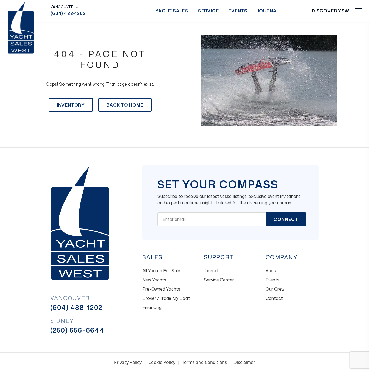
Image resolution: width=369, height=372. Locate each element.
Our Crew (275, 289)
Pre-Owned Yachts (161, 289)
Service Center (219, 280)
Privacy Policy (128, 362)
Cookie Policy (161, 362)
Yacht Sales (171, 11)
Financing (152, 307)
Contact (274, 298)
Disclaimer (244, 362)
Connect (286, 219)
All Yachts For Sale (161, 271)
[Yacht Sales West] (20, 27)
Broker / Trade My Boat (166, 298)
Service (208, 11)
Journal (268, 11)
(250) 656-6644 (77, 330)
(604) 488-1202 (68, 13)
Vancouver (62, 7)
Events (238, 11)
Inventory (71, 105)
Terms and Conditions (204, 362)
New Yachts (154, 280)
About (272, 271)
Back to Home (124, 105)
